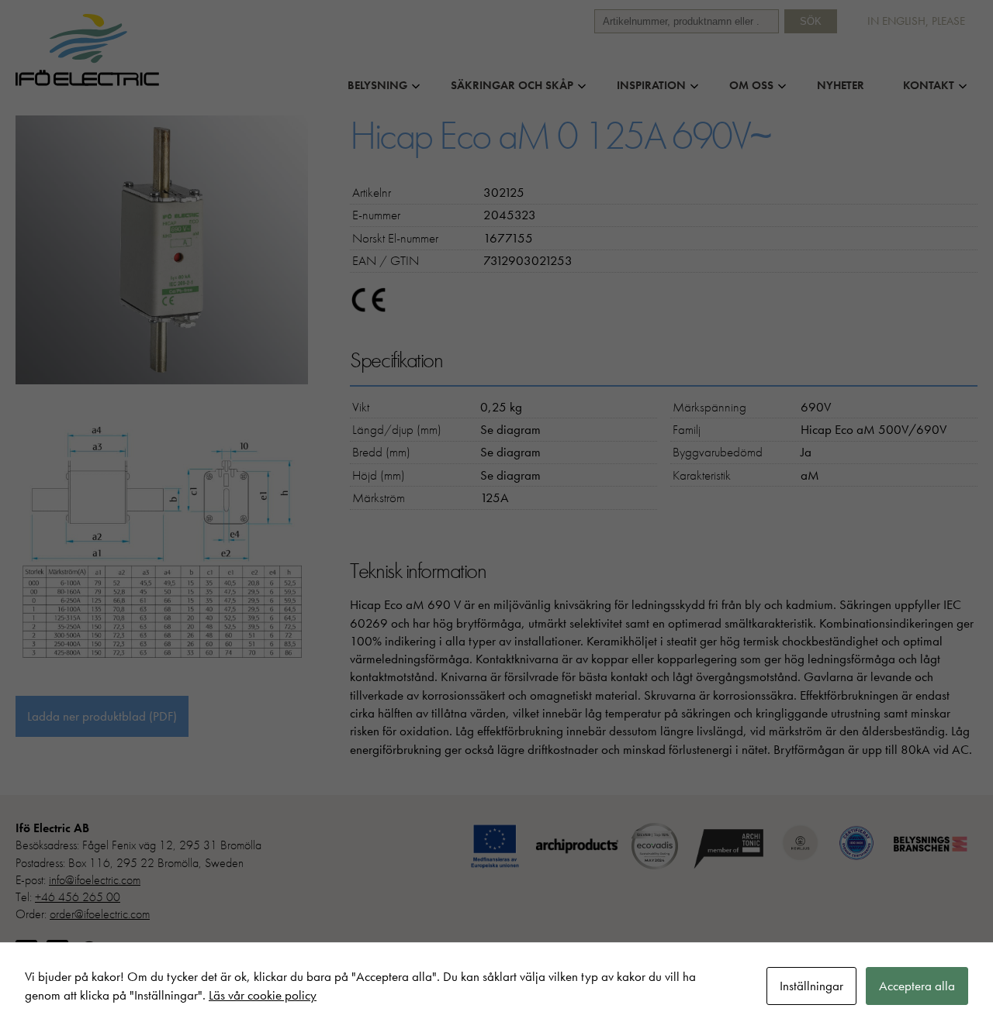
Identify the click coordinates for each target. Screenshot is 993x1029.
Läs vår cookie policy (263, 994)
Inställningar (811, 985)
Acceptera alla (917, 985)
